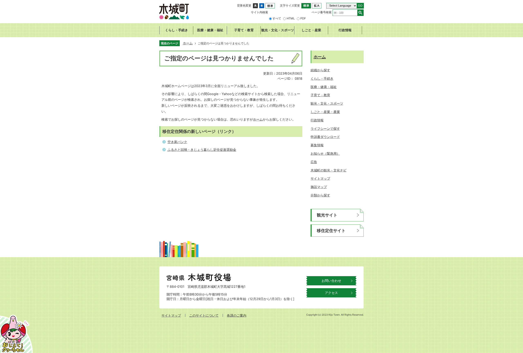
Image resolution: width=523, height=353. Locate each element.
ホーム (188, 43)
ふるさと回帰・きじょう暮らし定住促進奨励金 (202, 150)
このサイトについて (204, 315)
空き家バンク (177, 142)
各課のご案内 (236, 315)
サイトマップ (171, 315)
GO (360, 5)
